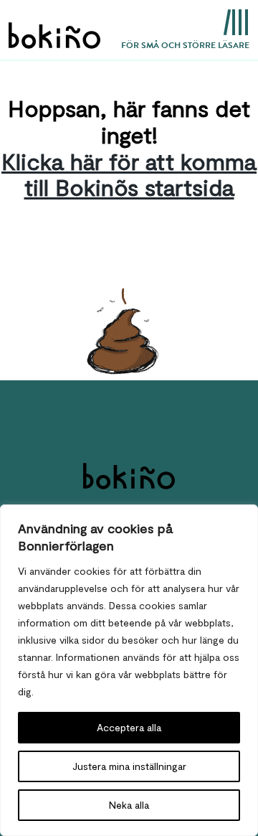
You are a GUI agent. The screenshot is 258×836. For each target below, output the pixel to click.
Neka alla (129, 805)
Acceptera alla (129, 727)
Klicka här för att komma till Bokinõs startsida (129, 174)
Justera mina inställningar (129, 766)
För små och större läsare (185, 45)
